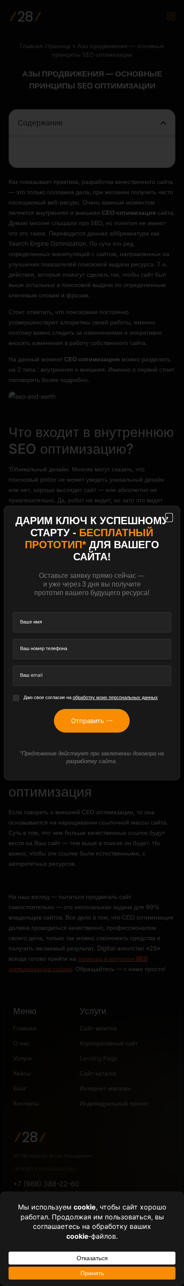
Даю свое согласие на (91, 697)
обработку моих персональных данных (115, 697)
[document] (92, 643)
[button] (169, 517)
